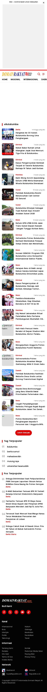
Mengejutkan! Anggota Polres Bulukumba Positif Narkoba (30, 346)
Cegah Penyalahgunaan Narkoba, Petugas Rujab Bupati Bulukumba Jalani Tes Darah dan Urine (30, 408)
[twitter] (10, 612)
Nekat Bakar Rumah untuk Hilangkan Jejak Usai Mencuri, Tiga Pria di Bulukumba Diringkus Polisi (30, 152)
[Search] (39, 74)
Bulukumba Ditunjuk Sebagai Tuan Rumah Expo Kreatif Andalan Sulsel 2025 (29, 211)
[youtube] (22, 612)
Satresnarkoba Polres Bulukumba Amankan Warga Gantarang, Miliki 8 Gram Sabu (30, 361)
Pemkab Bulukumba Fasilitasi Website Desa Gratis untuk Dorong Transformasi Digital (29, 376)
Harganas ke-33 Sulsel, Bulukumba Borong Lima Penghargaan (27, 135)
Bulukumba (12, 447)
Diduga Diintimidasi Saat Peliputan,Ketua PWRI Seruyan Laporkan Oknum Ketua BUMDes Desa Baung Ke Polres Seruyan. (25, 481)
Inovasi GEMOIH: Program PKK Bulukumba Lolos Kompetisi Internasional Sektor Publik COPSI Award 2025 (30, 257)
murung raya (13, 461)
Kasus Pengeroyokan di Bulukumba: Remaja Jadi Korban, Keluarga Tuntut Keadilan (27, 288)
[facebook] (4, 612)
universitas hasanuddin (18, 466)
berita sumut (13, 452)
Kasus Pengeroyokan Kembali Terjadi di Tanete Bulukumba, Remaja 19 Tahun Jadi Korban (30, 165)
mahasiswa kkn (14, 456)
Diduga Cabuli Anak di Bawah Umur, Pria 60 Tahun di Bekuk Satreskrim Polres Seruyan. (25, 529)
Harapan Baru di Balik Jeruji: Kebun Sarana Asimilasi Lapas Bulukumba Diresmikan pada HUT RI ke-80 (29, 273)
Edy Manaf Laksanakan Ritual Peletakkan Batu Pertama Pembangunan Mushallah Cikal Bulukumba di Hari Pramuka (30, 318)
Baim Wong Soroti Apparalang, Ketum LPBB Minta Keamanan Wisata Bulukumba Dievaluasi (30, 180)
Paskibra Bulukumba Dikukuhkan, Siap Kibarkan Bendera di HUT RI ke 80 (28, 301)
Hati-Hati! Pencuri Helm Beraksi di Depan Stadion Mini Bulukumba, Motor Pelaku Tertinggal (30, 333)
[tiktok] (29, 612)
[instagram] (16, 612)
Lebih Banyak (23, 433)
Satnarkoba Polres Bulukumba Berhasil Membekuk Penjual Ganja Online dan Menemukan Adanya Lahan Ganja (30, 242)
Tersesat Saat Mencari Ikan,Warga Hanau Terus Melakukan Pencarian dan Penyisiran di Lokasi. (25, 516)
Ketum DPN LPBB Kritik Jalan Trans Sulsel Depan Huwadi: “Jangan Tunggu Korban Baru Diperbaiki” (29, 227)
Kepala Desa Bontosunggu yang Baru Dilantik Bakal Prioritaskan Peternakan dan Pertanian (29, 393)
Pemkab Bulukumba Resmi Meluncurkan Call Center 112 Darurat (28, 196)
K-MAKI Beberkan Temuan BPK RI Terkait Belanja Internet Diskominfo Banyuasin (25, 492)
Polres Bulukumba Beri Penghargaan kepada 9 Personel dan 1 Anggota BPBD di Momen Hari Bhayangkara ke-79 (30, 424)
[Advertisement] (23, 35)
